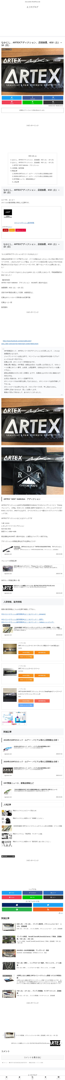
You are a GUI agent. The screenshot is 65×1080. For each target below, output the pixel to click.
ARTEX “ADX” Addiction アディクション (26, 165)
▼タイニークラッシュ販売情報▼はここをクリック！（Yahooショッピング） (27, 622)
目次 (30, 156)
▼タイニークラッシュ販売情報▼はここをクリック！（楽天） (22, 619)
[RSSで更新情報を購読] (48, 909)
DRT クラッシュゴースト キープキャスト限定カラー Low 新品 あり (38, 645)
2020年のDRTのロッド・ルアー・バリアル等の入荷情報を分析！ (33, 176)
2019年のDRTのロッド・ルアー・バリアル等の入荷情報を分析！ (33, 173)
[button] (53, 102)
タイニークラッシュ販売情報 (24, 223)
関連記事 (14, 171)
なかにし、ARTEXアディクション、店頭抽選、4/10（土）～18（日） (33, 160)
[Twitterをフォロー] (48, 905)
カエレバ (10, 226)
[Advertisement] (32, 24)
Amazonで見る (26, 652)
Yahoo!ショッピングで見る (26, 656)
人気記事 (16, 182)
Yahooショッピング (20, 230)
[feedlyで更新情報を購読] (17, 909)
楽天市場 (5, 230)
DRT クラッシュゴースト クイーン (29, 668)
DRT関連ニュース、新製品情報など (24, 179)
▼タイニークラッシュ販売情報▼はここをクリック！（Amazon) (23, 614)
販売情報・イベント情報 (8, 856)
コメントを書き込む (32, 1057)
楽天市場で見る (42, 652)
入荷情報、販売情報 (18, 168)
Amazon (12, 230)
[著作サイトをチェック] (17, 905)
